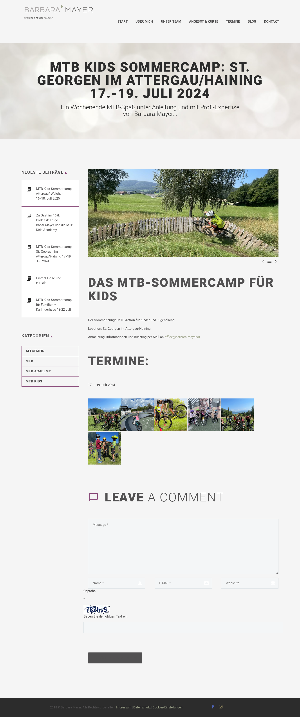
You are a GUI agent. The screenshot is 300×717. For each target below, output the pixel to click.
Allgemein (35, 351)
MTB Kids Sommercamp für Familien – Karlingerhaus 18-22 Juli (54, 305)
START (122, 21)
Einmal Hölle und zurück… (48, 280)
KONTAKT (271, 21)
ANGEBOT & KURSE (203, 21)
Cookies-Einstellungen (168, 707)
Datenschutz (142, 707)
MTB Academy (38, 371)
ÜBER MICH (144, 21)
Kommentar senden (115, 657)
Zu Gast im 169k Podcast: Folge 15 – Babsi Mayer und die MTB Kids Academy (54, 222)
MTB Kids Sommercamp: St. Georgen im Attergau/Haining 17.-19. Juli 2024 (54, 254)
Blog (252, 21)
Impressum (123, 707)
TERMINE (233, 21)
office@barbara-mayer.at (182, 337)
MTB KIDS (34, 381)
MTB (29, 361)
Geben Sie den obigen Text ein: (105, 616)
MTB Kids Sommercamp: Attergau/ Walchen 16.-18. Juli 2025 (54, 193)
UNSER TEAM (171, 21)
